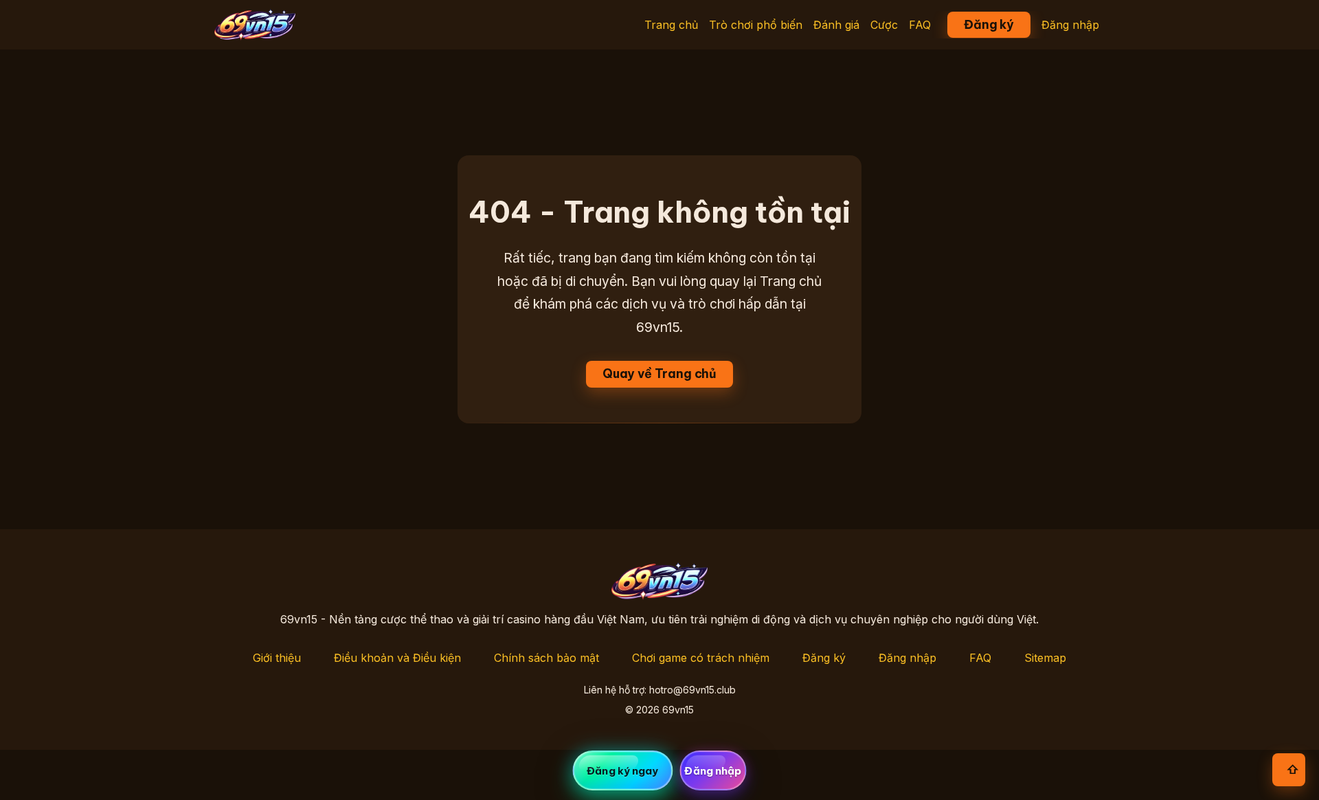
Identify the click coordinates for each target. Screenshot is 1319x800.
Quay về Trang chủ (659, 373)
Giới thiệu (277, 658)
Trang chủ (671, 25)
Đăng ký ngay (622, 770)
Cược (884, 25)
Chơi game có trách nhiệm (700, 658)
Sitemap (1045, 658)
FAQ (920, 25)
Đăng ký (989, 24)
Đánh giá (836, 25)
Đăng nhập (1070, 25)
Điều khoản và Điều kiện (397, 658)
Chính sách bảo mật (546, 658)
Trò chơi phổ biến (755, 25)
